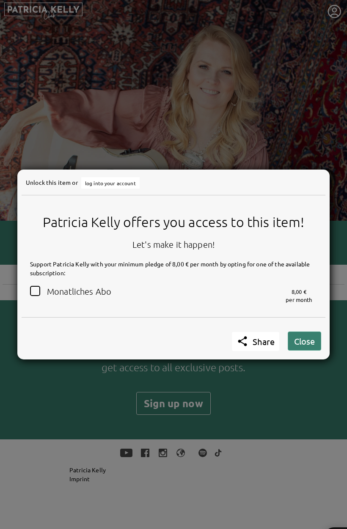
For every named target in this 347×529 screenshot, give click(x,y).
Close (304, 341)
